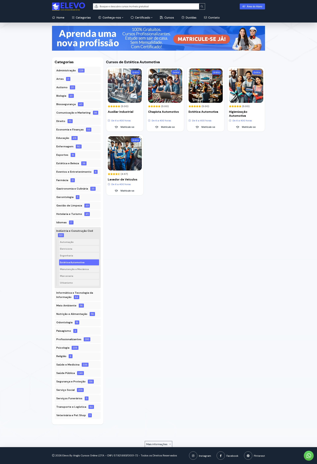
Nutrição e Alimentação (71, 314)
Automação (67, 242)
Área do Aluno (254, 6)
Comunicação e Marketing (73, 112)
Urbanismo (66, 282)
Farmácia (62, 180)
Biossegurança (66, 104)
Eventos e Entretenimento (73, 171)
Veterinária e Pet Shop (71, 415)
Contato (214, 17)
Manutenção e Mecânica (74, 269)
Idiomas (61, 222)
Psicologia (62, 347)
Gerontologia (64, 197)
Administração (66, 70)
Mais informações (157, 444)
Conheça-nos (111, 17)
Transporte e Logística (71, 407)
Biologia (61, 96)
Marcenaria (66, 275)
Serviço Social (65, 390)
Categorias (83, 17)
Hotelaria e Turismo (69, 214)
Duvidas (190, 17)
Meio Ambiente (66, 305)
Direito (60, 121)
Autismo (62, 87)
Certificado (142, 17)
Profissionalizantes (68, 339)
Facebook (232, 456)
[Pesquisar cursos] (202, 6)
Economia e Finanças (70, 129)
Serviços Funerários (69, 398)
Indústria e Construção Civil (74, 231)
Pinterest (259, 456)
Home (60, 17)
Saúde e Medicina (67, 364)
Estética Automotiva (72, 262)
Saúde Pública (65, 373)
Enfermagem (64, 146)
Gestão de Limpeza (69, 205)
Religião (61, 356)
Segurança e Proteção (71, 381)
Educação (62, 138)
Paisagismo (63, 331)
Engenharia (66, 255)
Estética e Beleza (67, 163)
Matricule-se (127, 126)
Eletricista (66, 248)
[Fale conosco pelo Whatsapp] (309, 456)
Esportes (62, 155)
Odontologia (64, 322)
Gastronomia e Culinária (72, 188)
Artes (60, 79)
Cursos (169, 17)
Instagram (205, 456)
